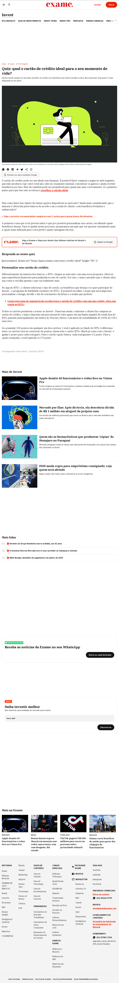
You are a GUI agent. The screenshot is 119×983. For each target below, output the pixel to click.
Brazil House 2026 (58, 882)
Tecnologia (23, 891)
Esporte (22, 879)
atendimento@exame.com (104, 908)
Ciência (22, 903)
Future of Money (23, 897)
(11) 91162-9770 (104, 898)
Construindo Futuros (57, 899)
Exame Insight (5, 913)
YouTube (97, 870)
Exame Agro (22, 885)
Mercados (78, 21)
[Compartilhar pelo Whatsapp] (3, 169)
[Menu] (4, 5)
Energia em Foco (59, 905)
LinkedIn (97, 875)
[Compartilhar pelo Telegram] (17, 169)
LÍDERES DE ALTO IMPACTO (7, 886)
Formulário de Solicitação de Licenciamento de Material (104, 924)
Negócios (6, 931)
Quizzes (33, 351)
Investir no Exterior (57, 911)
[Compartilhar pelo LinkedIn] (12, 169)
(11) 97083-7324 (104, 937)
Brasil (4, 893)
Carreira (5, 898)
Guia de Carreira (37, 897)
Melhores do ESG (57, 957)
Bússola (55, 893)
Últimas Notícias (5, 877)
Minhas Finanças (94, 21)
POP (20, 908)
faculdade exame (80, 866)
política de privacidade (62, 979)
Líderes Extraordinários (59, 918)
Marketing (23, 875)
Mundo (22, 865)
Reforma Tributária (57, 875)
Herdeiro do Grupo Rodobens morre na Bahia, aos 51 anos (36, 543)
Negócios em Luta (58, 926)
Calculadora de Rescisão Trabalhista (40, 915)
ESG (3, 907)
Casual (22, 870)
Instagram (97, 879)
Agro (78, 912)
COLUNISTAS (7, 936)
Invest (7, 14)
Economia (6, 902)
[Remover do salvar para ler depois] (31, 169)
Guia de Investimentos (29, 21)
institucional (14, 979)
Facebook (97, 884)
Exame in (80, 884)
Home (4, 64)
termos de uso (27, 979)
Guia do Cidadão (37, 875)
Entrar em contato (101, 894)
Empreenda (81, 916)
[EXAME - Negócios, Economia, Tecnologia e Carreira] (59, 5)
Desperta (80, 893)
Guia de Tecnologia (38, 882)
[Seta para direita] (113, 20)
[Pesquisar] (9, 5)
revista (79, 874)
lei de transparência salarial (86, 979)
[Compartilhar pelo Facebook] (8, 169)
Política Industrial (56, 933)
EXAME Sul (57, 888)
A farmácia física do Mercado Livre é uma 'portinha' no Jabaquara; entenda (43, 551)
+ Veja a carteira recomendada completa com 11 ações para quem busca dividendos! (47, 216)
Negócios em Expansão (58, 965)
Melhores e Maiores (57, 950)
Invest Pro (65, 21)
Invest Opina (50, 21)
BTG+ (41, 351)
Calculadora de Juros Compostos (40, 925)
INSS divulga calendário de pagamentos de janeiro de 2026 (36, 558)
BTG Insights (8, 21)
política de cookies (43, 979)
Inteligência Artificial (7, 920)
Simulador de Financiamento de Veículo (40, 935)
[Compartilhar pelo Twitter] (21, 169)
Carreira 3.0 (81, 888)
